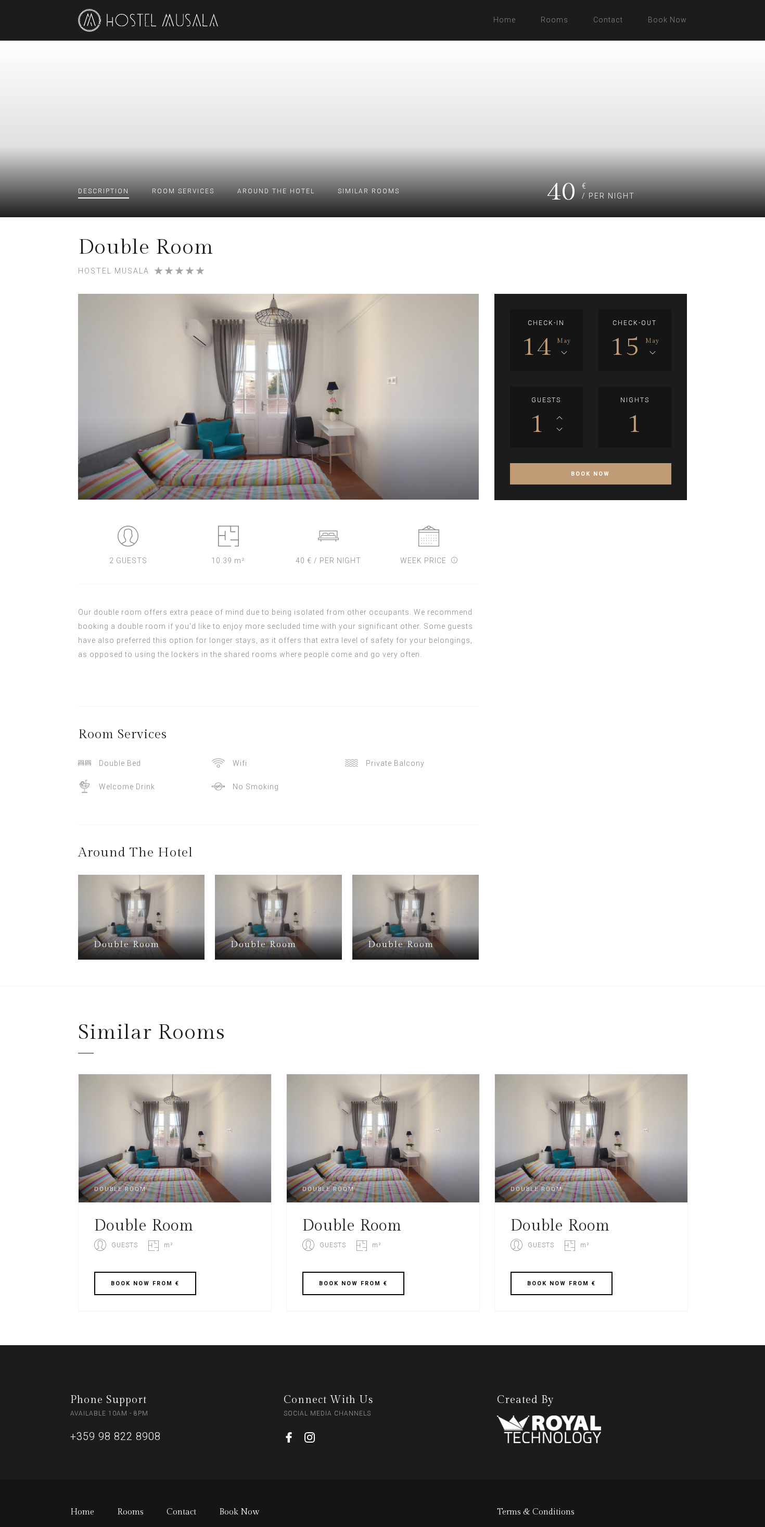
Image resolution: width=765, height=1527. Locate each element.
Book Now (667, 20)
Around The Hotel (276, 191)
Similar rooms (369, 191)
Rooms (554, 20)
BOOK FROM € (145, 1283)
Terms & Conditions (536, 1512)
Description (103, 191)
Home (504, 20)
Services (183, 191)
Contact (608, 20)
